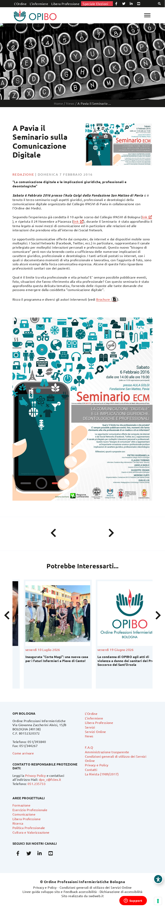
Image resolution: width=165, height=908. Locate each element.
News (89, 736)
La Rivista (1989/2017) (102, 774)
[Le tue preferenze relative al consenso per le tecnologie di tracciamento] (158, 901)
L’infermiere (39, 4)
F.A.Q (89, 747)
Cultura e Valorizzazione (31, 832)
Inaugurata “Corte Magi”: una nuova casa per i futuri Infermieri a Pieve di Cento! (45, 659)
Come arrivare (23, 753)
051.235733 (36, 784)
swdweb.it (96, 896)
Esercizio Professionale (29, 810)
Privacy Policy (35, 775)
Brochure (103, 299)
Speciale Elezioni (95, 4)
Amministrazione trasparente (107, 752)
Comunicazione (23, 814)
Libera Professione (65, 4)
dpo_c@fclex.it (50, 779)
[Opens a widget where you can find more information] (133, 901)
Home (58, 103)
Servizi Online (95, 732)
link (144, 217)
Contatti (91, 770)
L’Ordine (20, 4)
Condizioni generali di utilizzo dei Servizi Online (96, 887)
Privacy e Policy (96, 765)
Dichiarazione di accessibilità (121, 892)
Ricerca (17, 823)
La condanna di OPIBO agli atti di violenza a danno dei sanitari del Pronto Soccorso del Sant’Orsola (117, 660)
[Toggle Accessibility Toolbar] (158, 879)
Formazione (21, 805)
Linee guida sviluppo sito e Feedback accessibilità (60, 892)
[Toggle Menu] (147, 15)
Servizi (90, 727)
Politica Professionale (28, 828)
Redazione (23, 174)
